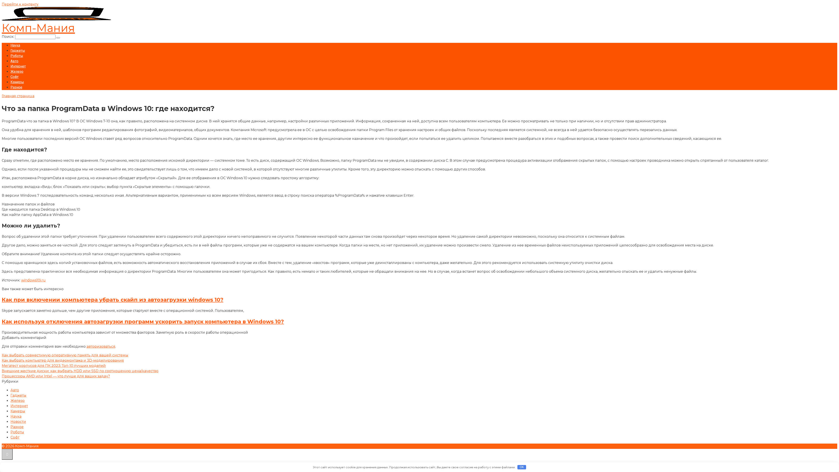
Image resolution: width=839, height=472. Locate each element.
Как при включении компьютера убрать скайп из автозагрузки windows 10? (112, 300)
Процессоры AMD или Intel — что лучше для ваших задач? (56, 376)
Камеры (17, 82)
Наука (15, 45)
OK (522, 467)
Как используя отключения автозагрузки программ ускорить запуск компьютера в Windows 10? (143, 321)
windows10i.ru (33, 280)
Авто (14, 61)
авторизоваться (101, 346)
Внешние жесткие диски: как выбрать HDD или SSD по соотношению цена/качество (80, 371)
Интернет (18, 66)
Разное (16, 87)
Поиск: (8, 37)
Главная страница (18, 96)
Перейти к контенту (20, 4)
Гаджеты (17, 51)
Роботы (16, 56)
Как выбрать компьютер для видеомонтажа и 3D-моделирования (63, 360)
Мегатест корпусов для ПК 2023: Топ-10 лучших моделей (54, 366)
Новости (18, 422)
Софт (14, 77)
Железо (16, 71)
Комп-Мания (38, 28)
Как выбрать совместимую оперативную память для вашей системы (65, 355)
